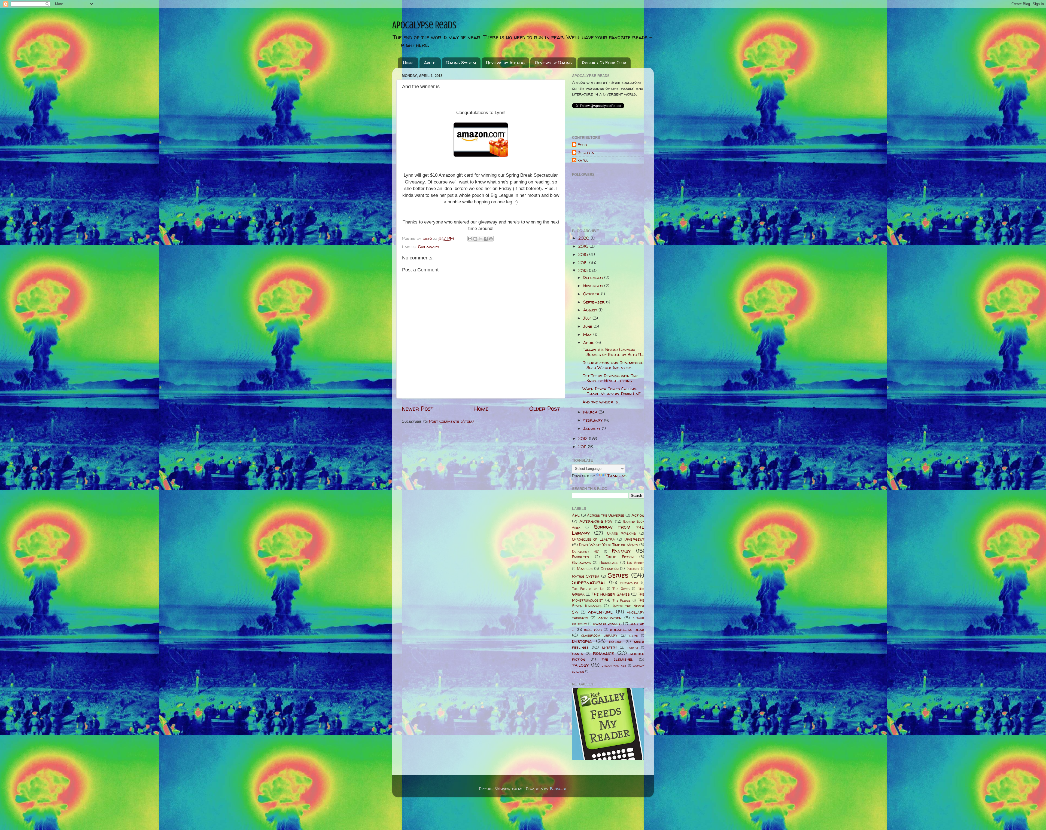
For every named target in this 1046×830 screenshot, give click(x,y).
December (593, 277)
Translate (617, 476)
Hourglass (609, 562)
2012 (583, 438)
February (593, 420)
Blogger (558, 789)
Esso (582, 145)
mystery (609, 647)
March (590, 412)
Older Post (544, 409)
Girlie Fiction (620, 557)
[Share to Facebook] (485, 238)
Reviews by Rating (553, 63)
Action (637, 515)
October (592, 294)
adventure (600, 611)
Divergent (634, 539)
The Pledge (622, 600)
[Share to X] (480, 238)
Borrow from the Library (608, 529)
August (590, 310)
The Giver (621, 588)
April (589, 342)
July (587, 318)
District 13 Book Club (604, 63)
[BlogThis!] (475, 238)
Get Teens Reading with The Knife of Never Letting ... (610, 378)
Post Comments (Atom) (451, 421)
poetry (633, 647)
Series (618, 575)
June (588, 326)
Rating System (461, 63)
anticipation (610, 618)
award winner (607, 623)
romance (603, 653)
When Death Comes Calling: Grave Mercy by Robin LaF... (612, 391)
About (430, 63)
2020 (584, 238)
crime (633, 635)
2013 (583, 270)
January (592, 428)
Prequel (633, 568)
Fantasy (621, 550)
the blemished (617, 659)
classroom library (599, 635)
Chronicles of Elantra (593, 539)
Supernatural (589, 582)
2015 (583, 254)
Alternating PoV (596, 521)
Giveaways (428, 247)
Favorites (580, 557)
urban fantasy (614, 665)
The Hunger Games (611, 594)
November (593, 286)
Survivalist (629, 583)
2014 (583, 262)
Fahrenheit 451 (585, 551)
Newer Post (417, 409)
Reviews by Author (505, 63)
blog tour (593, 629)
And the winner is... (601, 402)
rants (577, 653)
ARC (576, 515)
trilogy (580, 664)
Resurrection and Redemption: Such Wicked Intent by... (612, 365)
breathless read (627, 629)
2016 (583, 246)
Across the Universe (605, 515)
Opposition (610, 568)
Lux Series (635, 563)
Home (408, 63)
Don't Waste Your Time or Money (608, 545)
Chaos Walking (621, 533)
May (588, 334)
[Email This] (470, 238)
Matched (584, 568)
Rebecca (585, 152)
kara (582, 160)
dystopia (582, 641)
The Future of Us (588, 588)
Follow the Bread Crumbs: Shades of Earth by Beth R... (613, 352)
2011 (583, 446)
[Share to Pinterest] (491, 238)
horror (615, 641)
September (594, 302)
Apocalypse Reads (424, 25)
